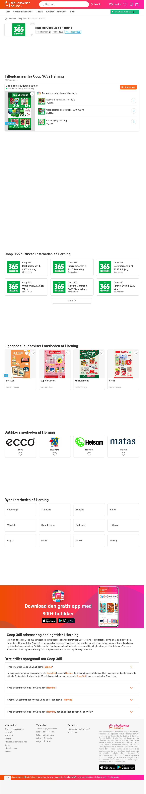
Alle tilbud (9, 735)
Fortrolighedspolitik (98, 777)
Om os (7, 745)
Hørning (47, 667)
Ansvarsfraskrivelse (63, 777)
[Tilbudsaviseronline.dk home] (17, 4)
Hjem (7, 11)
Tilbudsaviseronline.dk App (16, 742)
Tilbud (39, 11)
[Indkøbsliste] (137, 4)
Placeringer (32, 19)
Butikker (49, 11)
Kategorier (62, 11)
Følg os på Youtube (44, 738)
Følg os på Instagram (45, 735)
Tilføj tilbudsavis (11, 748)
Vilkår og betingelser (80, 777)
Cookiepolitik (113, 777)
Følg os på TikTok (43, 741)
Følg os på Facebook (45, 732)
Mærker (8, 739)
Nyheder (8, 751)
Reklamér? (9, 732)
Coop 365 (22, 19)
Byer (72, 11)
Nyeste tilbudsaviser (23, 11)
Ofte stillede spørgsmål (14, 729)
